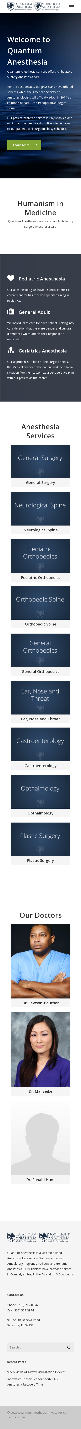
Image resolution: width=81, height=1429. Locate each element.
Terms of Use (16, 1417)
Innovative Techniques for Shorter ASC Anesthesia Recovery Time (33, 1381)
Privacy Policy (57, 1413)
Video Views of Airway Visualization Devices (36, 1372)
